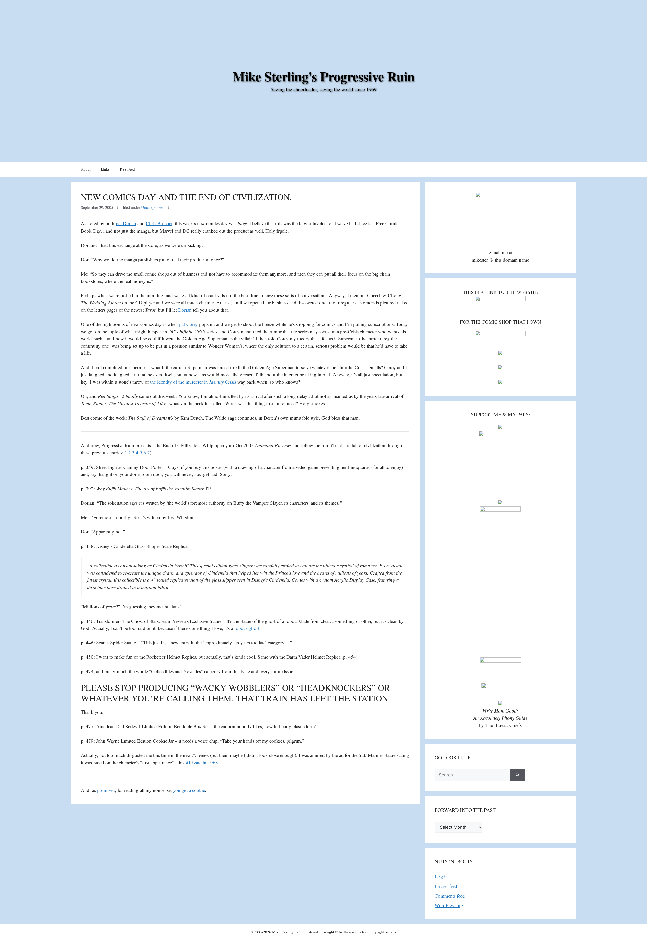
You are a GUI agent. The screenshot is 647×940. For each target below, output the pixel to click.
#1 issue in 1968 (202, 762)
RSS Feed (127, 169)
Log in (441, 876)
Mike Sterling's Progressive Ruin (324, 76)
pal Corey (188, 324)
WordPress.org (449, 905)
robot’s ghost (246, 628)
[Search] (517, 775)
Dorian (185, 310)
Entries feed (446, 886)
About (86, 169)
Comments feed (450, 896)
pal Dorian (126, 223)
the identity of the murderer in (193, 381)
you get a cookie (189, 790)
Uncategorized (152, 207)
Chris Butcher (159, 223)
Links (105, 169)
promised (106, 790)
